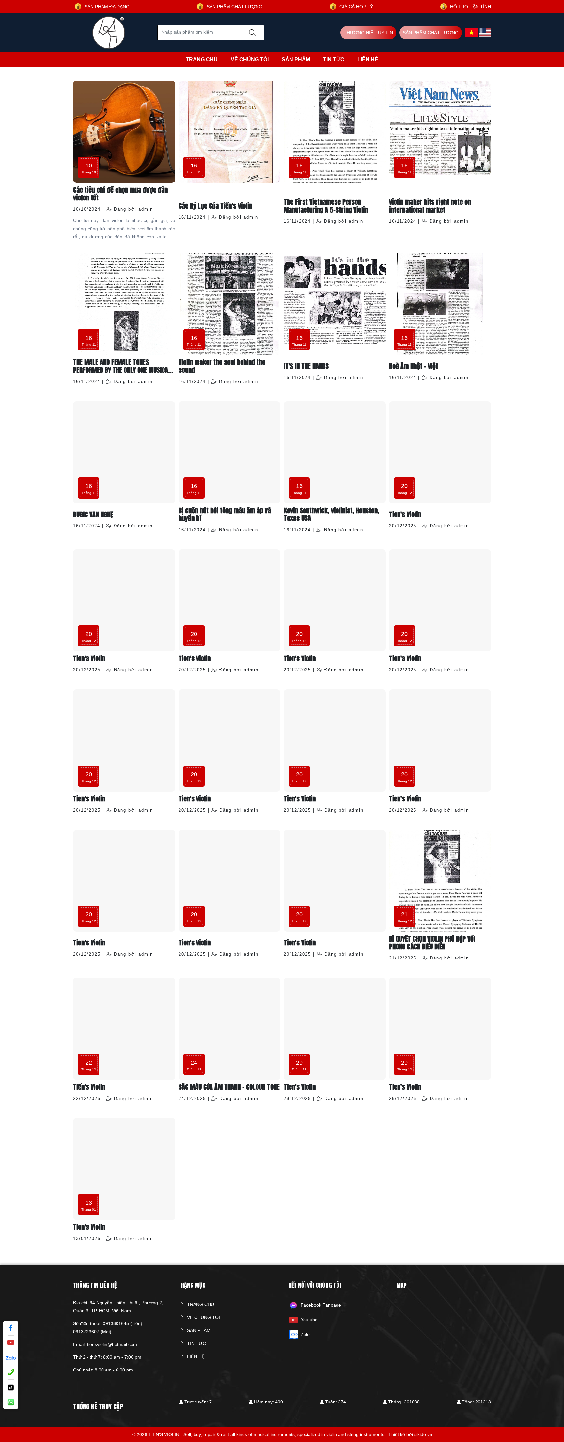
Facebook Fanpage (321, 1304)
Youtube (309, 1319)
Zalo (305, 1334)
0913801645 (116, 1323)
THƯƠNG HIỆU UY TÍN (368, 32)
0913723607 (86, 1331)
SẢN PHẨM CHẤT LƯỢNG (431, 32)
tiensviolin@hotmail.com (112, 1344)
